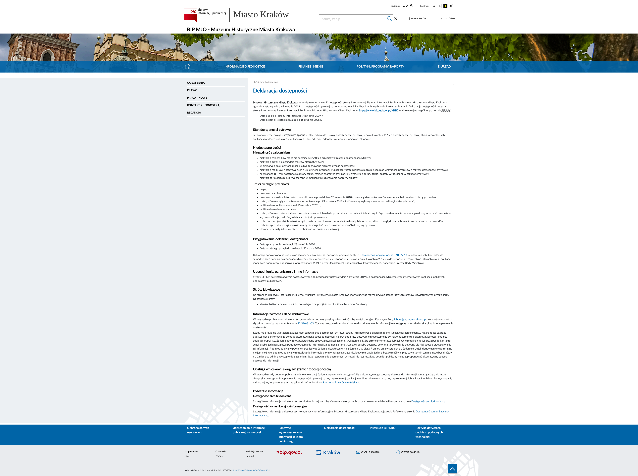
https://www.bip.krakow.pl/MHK (378, 110)
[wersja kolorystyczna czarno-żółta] (445, 6)
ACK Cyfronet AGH (261, 470)
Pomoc (219, 456)
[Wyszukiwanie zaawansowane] (395, 19)
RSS (187, 456)
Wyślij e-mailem (369, 452)
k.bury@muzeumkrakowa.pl (410, 319)
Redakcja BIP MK (255, 451)
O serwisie (220, 451)
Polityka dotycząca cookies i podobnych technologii (429, 432)
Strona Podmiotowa (268, 82)
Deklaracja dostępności (339, 428)
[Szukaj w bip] (389, 18)
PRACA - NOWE (197, 97)
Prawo (192, 90)
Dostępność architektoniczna (428, 401)
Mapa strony (191, 451)
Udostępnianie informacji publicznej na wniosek (249, 430)
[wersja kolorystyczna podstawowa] (434, 6)
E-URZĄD (444, 66)
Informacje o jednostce (245, 66)
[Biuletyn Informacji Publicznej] (293, 454)
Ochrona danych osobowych (198, 430)
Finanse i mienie (310, 66)
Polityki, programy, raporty (380, 66)
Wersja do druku (410, 452)
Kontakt (250, 456)
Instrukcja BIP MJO (383, 428)
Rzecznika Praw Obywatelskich (341, 382)
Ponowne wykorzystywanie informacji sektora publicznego (290, 435)
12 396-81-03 (306, 323)
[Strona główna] (189, 66)
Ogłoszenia (196, 82)
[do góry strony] (452, 469)
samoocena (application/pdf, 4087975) (384, 255)
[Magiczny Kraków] (333, 454)
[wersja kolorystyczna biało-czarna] (439, 6)
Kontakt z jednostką (203, 105)
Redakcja (194, 112)
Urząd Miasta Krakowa (242, 470)
